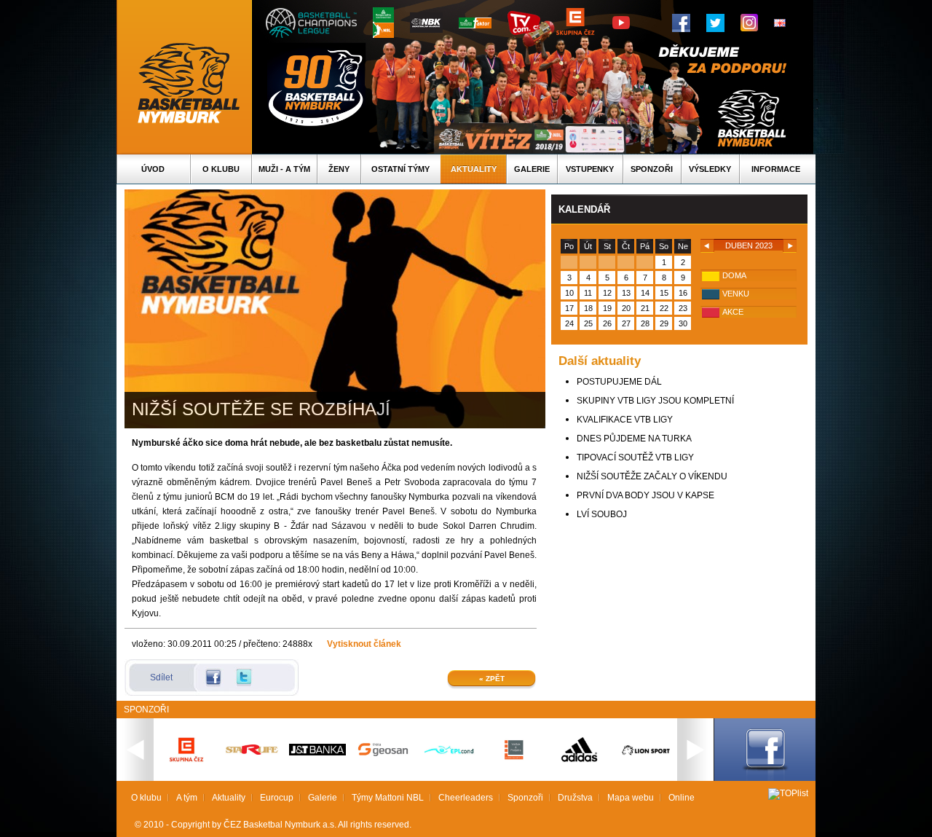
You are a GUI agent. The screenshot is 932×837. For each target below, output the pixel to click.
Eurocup (276, 798)
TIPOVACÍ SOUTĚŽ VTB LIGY (635, 457)
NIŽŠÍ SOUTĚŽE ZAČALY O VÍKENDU (652, 476)
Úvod (153, 169)
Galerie (532, 169)
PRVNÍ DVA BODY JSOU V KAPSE (645, 495)
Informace (775, 169)
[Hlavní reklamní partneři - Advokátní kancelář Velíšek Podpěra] (514, 757)
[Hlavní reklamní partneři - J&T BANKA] (317, 752)
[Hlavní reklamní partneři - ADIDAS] (579, 760)
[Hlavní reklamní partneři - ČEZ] (186, 766)
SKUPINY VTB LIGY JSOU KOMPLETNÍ (655, 401)
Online (681, 798)
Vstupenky (590, 169)
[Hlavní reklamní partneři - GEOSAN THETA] (383, 753)
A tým (186, 798)
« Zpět (492, 679)
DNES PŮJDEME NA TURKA (634, 438)
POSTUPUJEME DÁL (619, 382)
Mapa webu (630, 798)
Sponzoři (652, 169)
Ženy (339, 169)
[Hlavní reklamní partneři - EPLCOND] (448, 766)
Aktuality (474, 169)
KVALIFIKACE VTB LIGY (625, 419)
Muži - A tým (284, 169)
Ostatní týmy (400, 169)
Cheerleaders (465, 798)
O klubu (221, 169)
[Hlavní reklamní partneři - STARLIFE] (252, 752)
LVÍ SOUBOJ (602, 514)
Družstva (575, 798)
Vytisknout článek (364, 644)
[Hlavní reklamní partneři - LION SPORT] (645, 757)
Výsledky (710, 169)
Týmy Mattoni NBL (388, 798)
